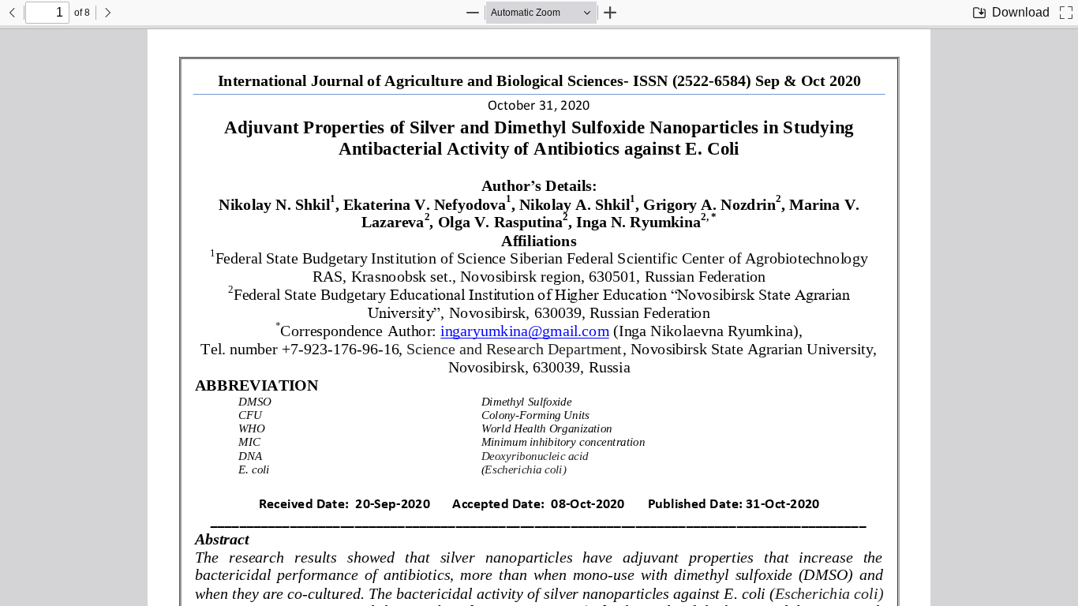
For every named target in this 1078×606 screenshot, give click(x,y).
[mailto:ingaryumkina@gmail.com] (524, 331)
